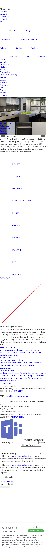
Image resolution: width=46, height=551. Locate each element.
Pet (1, 87)
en (1, 21)
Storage (3, 69)
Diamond (4, 85)
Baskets (3, 82)
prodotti (3, 14)
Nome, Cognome (8, 442)
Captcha (3, 472)
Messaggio (15, 453)
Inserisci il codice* (8, 484)
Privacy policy (18, 417)
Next (43, 114)
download (4, 16)
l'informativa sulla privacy (21, 456)
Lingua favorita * (29, 445)
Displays (3, 90)
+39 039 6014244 (17, 391)
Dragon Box (5, 72)
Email (42, 442)
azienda (3, 11)
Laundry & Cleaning (8, 74)
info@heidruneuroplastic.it (18, 396)
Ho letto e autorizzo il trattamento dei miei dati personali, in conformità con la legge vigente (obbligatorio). (24, 458)
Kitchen (3, 67)
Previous (3, 114)
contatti (3, 19)
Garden (3, 80)
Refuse (3, 77)
